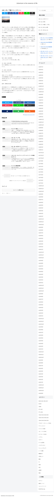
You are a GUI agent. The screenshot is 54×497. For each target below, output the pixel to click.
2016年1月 (41, 216)
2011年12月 (41, 351)
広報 (39, 464)
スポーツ (40, 439)
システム (40, 437)
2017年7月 (41, 166)
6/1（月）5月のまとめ (43, 30)
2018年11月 (41, 122)
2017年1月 (41, 183)
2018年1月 (41, 149)
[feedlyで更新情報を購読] (18, 111)
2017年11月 (41, 155)
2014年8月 (41, 263)
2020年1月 (41, 83)
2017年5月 (41, 172)
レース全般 (41, 450)
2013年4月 (41, 307)
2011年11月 (41, 354)
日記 (39, 467)
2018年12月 (41, 119)
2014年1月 (41, 282)
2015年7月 (41, 232)
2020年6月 (41, 69)
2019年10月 (41, 91)
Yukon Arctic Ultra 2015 (43, 414)
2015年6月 (41, 235)
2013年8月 (41, 296)
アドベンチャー (42, 425)
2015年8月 (41, 230)
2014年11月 (41, 255)
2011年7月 (41, 365)
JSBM (40, 406)
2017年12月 (41, 152)
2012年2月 (41, 346)
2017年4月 (41, 174)
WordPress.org (42, 489)
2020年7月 (41, 66)
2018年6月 (41, 136)
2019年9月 (41, 94)
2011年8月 (41, 362)
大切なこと (41, 456)
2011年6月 (41, 368)
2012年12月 (41, 318)
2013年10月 (41, 290)
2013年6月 (41, 302)
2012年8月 (41, 329)
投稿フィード (41, 483)
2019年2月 (41, 113)
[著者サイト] (7, 111)
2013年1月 (41, 315)
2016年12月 (41, 185)
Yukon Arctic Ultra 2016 (43, 417)
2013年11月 (41, 288)
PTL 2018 (41, 412)
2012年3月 (41, 343)
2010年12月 (41, 385)
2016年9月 (41, 194)
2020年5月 (41, 72)
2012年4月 (41, 340)
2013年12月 (41, 285)
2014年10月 (41, 257)
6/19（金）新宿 (42, 21)
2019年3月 (41, 111)
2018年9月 (41, 127)
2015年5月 (41, 238)
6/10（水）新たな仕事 (43, 27)
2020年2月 (41, 80)
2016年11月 (41, 188)
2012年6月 (41, 335)
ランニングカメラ (42, 448)
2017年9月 (41, 160)
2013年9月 (41, 293)
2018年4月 (41, 141)
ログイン (40, 480)
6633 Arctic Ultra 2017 (43, 401)
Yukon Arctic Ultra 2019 (43, 420)
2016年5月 (41, 205)
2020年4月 (41, 75)
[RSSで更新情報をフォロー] (29, 111)
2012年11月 (41, 321)
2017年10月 (41, 158)
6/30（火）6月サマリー (44, 19)
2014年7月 (41, 266)
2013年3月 (41, 310)
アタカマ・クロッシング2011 (45, 423)
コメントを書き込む (18, 190)
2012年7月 (41, 332)
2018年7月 (41, 133)
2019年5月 (41, 105)
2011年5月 (41, 371)
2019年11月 (41, 89)
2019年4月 (41, 108)
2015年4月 (41, 241)
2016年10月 (41, 191)
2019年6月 (41, 102)
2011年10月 (41, 357)
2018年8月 (41, 130)
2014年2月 (41, 279)
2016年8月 (41, 196)
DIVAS (40, 403)
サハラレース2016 (42, 434)
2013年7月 (41, 299)
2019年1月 (41, 116)
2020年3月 (41, 77)
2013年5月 (41, 304)
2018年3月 (41, 144)
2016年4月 (41, 207)
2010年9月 (41, 393)
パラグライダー (42, 445)
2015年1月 (41, 249)
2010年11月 (41, 387)
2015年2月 (41, 246)
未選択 (40, 470)
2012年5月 (41, 338)
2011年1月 (41, 382)
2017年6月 (41, 169)
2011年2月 (41, 379)
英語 (39, 473)
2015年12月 (41, 219)
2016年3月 (41, 210)
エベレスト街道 (42, 428)
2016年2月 (41, 213)
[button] (52, 10)
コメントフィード (42, 486)
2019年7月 (41, 100)
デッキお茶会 (41, 442)
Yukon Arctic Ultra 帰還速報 (46, 42)
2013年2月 (41, 313)
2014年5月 (41, 271)
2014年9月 (41, 260)
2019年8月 (41, 97)
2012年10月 (41, 324)
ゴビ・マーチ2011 (42, 431)
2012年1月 (41, 349)
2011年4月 (41, 373)
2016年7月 (41, 199)
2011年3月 (41, 376)
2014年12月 (41, 252)
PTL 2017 (41, 409)
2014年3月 (41, 277)
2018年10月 (41, 125)
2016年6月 (41, 202)
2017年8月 (41, 163)
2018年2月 (41, 147)
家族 (39, 459)
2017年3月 (41, 177)
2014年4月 (41, 274)
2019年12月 (41, 86)
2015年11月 (41, 221)
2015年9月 (41, 227)
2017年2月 (41, 180)
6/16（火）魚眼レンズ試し (44, 24)
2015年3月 (41, 243)
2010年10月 (41, 390)
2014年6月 (41, 268)
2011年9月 (41, 360)
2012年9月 (41, 326)
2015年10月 (41, 224)
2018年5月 (41, 138)
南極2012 (41, 453)
